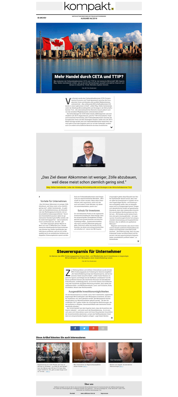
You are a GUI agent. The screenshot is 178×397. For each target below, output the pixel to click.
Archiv (42, 18)
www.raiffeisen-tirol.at (88, 393)
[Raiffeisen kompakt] (89, 7)
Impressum (104, 393)
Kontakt (72, 393)
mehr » (48, 371)
